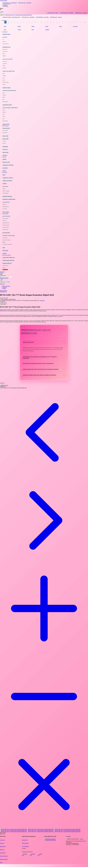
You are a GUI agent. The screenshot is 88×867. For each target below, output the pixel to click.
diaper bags (5, 152)
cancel (2, 279)
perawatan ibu (6, 232)
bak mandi (5, 250)
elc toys (4, 267)
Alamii (46, 26)
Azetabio (47, 29)
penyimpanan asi (6, 206)
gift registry (28, 2)
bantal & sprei (6, 162)
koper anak (5, 135)
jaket (3, 99)
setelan (4, 80)
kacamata (4, 41)
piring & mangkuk (6, 190)
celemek (5, 183)
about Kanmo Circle (16, 17)
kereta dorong (6, 128)
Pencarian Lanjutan (4, 278)
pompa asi (4, 204)
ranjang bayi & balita (8, 165)
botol (4, 174)
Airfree (33, 26)
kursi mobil (5, 138)
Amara (60, 26)
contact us (60, 17)
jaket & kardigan (6, 82)
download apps (13, 2)
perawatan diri (5, 229)
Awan (33, 29)
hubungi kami (25, 840)
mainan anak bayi (7, 263)
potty (4, 247)
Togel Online (2, 852)
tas (3, 39)
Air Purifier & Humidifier (7, 244)
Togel (1, 862)
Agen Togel (2, 840)
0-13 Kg (4, 141)
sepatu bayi (5, 61)
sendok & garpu (5, 193)
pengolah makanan (7, 196)
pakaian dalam (5, 101)
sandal (4, 65)
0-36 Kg (4, 143)
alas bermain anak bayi (8, 260)
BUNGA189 (2, 309)
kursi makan (6, 212)
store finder (46, 17)
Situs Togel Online (4, 856)
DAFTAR (71, 12)
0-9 (85, 22)
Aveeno (19, 29)
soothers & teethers (7, 180)
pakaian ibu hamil (7, 104)
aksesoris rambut (6, 43)
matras (4, 170)
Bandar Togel (3, 846)
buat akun (5, 287)
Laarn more (42, 300)
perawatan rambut (6, 225)
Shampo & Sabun (6, 222)
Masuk (2, 273)
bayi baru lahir (5, 130)
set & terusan (5, 51)
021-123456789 (25, 846)
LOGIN (56, 12)
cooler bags (5, 208)
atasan (4, 73)
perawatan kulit (5, 218)
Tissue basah (5, 237)
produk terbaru (6, 34)
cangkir (4, 188)
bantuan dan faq (25, 843)
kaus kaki (4, 67)
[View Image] (13, 829)
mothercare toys (5, 265)
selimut (4, 159)
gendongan (5, 146)
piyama (4, 53)
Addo (5, 26)
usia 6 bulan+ (5, 132)
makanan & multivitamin (9, 199)
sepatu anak (5, 63)
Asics (5, 29)
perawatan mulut (6, 227)
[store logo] (18, 14)
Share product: (3, 386)
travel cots (5, 149)
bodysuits (4, 55)
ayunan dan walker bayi (9, 257)
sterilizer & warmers (8, 177)
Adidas (19, 26)
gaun (3, 77)
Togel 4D (2, 843)
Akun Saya (2, 271)
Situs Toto (2, 849)
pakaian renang (6, 87)
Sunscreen (4, 220)
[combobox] (6, 276)
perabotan (5, 168)
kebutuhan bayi (6, 47)
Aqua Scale (75, 26)
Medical (4, 242)
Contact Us (84, 12)
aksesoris (4, 84)
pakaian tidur (5, 49)
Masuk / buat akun (6, 286)
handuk (4, 253)
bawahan (4, 75)
